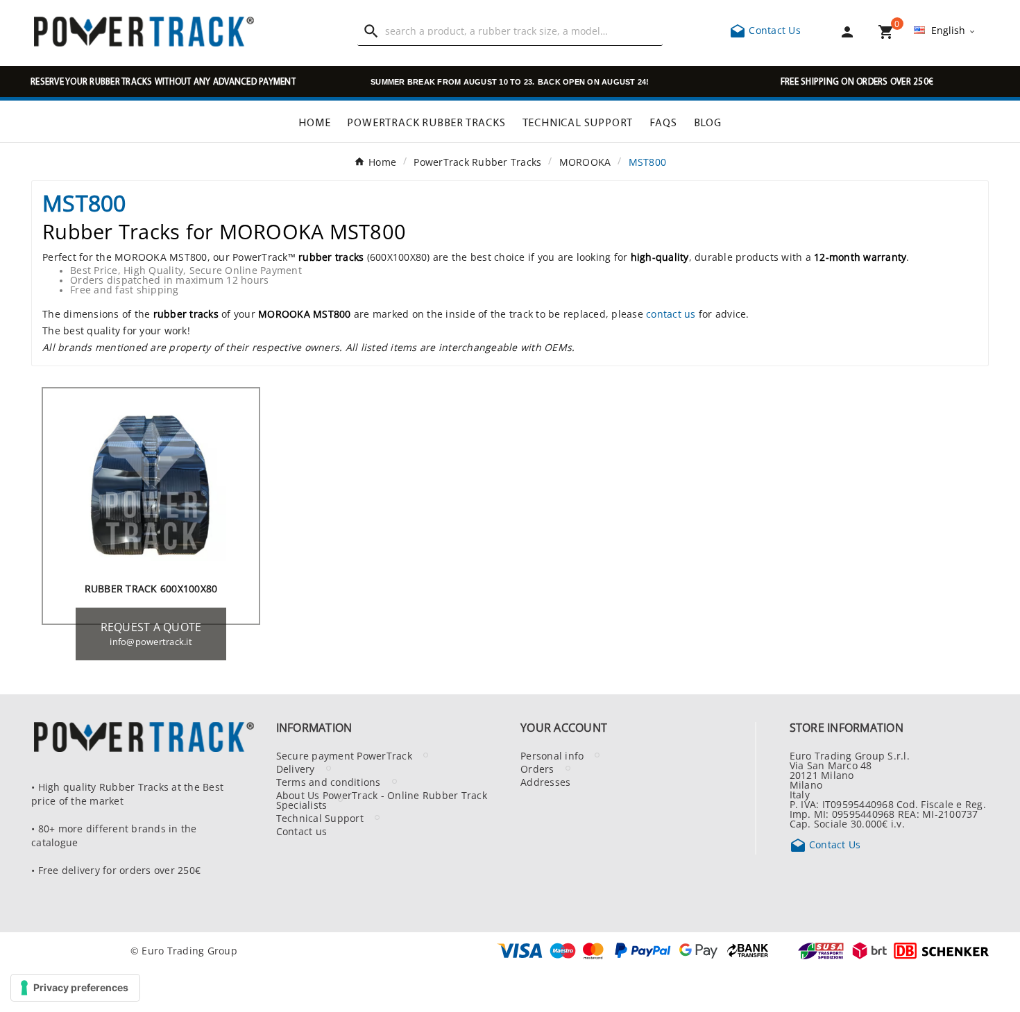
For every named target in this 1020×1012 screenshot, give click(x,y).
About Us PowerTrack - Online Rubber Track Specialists (381, 799)
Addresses (545, 782)
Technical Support (320, 818)
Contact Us (765, 30)
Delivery (295, 768)
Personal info (552, 755)
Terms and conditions (328, 782)
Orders (537, 768)
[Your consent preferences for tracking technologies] (75, 988)
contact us (671, 313)
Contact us (302, 831)
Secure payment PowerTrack (344, 755)
